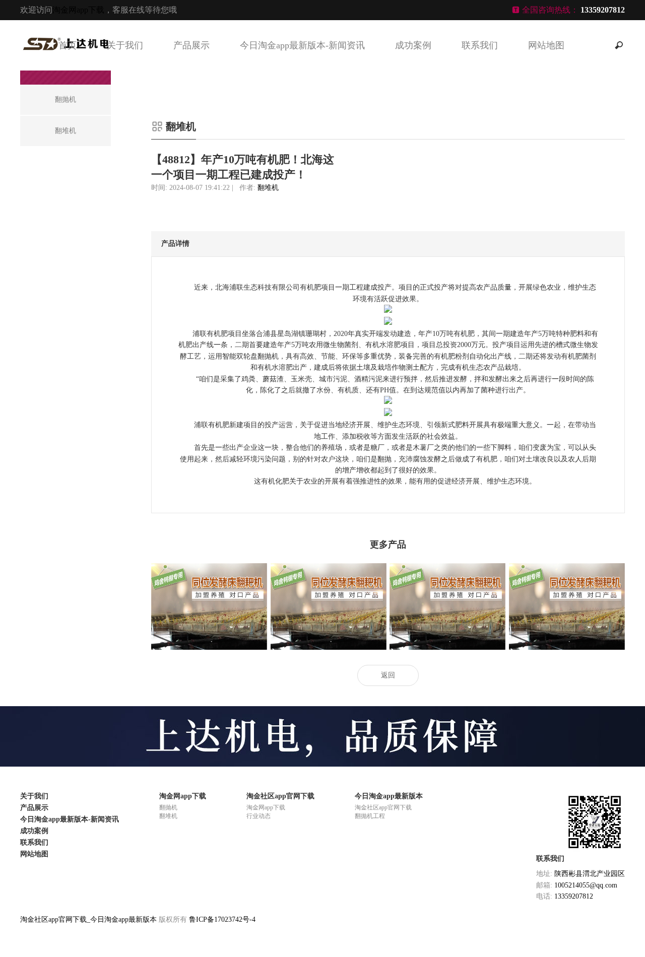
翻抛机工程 (370, 815)
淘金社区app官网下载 (280, 796)
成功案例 (413, 45)
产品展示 (191, 45)
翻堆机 (268, 187)
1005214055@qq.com (585, 885)
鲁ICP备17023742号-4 (222, 919)
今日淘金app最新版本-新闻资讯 (302, 45)
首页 (67, 45)
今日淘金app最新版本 (389, 796)
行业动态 (258, 815)
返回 (388, 675)
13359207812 (573, 896)
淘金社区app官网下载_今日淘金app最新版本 (88, 919)
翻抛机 (168, 807)
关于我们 (125, 45)
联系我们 (480, 45)
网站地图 (546, 45)
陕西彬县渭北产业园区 (589, 873)
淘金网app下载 (78, 10)
